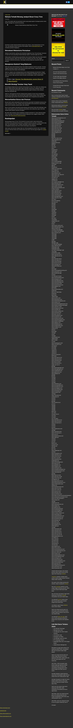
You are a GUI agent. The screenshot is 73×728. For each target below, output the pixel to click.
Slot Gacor (54, 199)
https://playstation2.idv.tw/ (57, 481)
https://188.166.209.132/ (57, 255)
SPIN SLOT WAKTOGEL (57, 292)
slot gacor (54, 417)
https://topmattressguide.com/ (58, 319)
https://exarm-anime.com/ (57, 225)
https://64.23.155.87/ (56, 361)
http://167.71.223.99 (56, 457)
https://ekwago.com (56, 520)
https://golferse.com (56, 507)
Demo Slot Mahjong (56, 200)
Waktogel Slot (64, 644)
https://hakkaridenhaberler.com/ (58, 300)
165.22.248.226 (55, 539)
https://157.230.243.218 (57, 534)
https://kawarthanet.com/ (57, 559)
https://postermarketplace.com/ (58, 560)
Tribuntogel (54, 234)
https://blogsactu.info (56, 524)
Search (53, 58)
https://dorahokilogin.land (57, 510)
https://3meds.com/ (56, 553)
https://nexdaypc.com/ (56, 557)
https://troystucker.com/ (57, 568)
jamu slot (54, 449)
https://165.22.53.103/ (56, 488)
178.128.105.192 (55, 540)
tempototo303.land (56, 142)
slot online (54, 412)
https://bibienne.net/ (56, 173)
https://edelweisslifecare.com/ (58, 555)
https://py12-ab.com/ (56, 313)
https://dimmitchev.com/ (57, 566)
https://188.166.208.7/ (56, 191)
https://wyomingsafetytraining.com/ (59, 270)
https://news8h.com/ (56, 309)
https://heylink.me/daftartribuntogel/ (59, 305)
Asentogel (54, 215)
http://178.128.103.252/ (56, 193)
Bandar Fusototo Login (56, 162)
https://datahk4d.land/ (56, 459)
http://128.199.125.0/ (56, 402)
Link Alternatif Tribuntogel (59, 628)
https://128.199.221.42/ (56, 190)
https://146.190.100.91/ (57, 254)
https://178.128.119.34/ (56, 344)
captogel (53, 405)
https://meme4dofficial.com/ (58, 277)
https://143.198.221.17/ (56, 260)
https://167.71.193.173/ (56, 489)
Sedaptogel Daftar (55, 248)
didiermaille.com (55, 525)
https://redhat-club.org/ (57, 186)
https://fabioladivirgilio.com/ (58, 226)
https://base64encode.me (57, 518)
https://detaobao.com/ (56, 383)
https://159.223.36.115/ (57, 359)
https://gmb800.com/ (56, 465)
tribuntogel (54, 268)
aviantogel (58, 586)
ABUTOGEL (54, 152)
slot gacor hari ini (55, 414)
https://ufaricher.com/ (56, 232)
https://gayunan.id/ (56, 463)
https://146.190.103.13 (56, 530)
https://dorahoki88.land (57, 511)
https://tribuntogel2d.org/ (5, 713)
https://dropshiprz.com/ (57, 271)
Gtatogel (53, 210)
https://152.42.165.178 (56, 129)
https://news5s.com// (56, 491)
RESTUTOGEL (55, 160)
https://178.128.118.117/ (56, 363)
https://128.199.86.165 (56, 123)
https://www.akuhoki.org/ (57, 389)
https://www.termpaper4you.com (59, 117)
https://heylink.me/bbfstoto (57, 321)
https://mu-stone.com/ (56, 552)
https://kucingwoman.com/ (57, 386)
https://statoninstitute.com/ (57, 435)
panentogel (54, 331)
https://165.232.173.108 (57, 128)
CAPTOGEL (54, 164)
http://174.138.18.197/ (56, 354)
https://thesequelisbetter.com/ (58, 187)
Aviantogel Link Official (58, 636)
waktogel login (3, 710)
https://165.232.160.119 (57, 533)
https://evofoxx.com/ (56, 298)
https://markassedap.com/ (57, 289)
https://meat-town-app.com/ (58, 174)
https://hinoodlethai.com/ (57, 315)
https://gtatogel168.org (56, 130)
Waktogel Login (55, 242)
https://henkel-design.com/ (57, 311)
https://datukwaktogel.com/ (57, 282)
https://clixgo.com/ (56, 499)
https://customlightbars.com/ (58, 556)
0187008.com (55, 180)
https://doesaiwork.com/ (57, 299)
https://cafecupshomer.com (57, 504)
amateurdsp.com (55, 396)
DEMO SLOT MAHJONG (57, 168)
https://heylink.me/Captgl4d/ (58, 122)
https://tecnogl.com (56, 523)
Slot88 (53, 239)
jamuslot (53, 376)
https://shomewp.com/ (56, 312)
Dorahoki (64, 106)
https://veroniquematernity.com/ (58, 550)
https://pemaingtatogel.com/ (58, 367)
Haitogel (60, 109)
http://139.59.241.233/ (56, 263)
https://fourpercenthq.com (57, 508)
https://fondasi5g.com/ (56, 390)
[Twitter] (69, 2)
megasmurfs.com (55, 502)
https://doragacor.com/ (56, 279)
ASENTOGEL (54, 151)
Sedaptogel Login (55, 247)
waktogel (54, 332)
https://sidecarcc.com (56, 119)
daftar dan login (61, 616)
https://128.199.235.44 (56, 125)
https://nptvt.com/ (55, 176)
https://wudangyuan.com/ (57, 343)
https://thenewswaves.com (57, 517)
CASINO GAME (7, 14)
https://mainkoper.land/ (5, 707)
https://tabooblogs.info (56, 514)
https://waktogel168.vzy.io (57, 196)
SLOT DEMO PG (55, 170)
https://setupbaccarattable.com (58, 469)
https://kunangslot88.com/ (57, 385)
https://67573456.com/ (57, 266)
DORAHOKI (54, 141)
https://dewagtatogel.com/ (57, 369)
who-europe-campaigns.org (58, 181)
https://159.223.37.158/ (57, 197)
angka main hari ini (56, 364)
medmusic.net (55, 328)
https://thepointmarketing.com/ (58, 565)
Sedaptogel (54, 209)
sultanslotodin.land (56, 337)
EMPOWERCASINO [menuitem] (36, 46)
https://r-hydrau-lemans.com (58, 512)
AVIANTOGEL (54, 158)
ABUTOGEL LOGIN (56, 663)
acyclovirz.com (55, 444)
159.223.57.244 (55, 541)
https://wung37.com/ (56, 228)
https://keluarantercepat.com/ (58, 120)
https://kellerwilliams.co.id (57, 536)
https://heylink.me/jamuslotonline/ (18, 115)
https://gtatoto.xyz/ (56, 546)
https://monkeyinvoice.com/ (57, 486)
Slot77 (53, 148)
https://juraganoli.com (56, 132)
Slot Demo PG (55, 202)
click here (64, 16)
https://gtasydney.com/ (57, 372)
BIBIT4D (53, 165)
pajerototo (54, 411)
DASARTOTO (54, 167)
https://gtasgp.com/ (56, 373)
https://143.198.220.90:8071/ (58, 498)
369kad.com (54, 485)
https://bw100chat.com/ (57, 494)
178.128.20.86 (55, 544)
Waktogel (54, 203)
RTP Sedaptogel (56, 639)
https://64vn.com (55, 521)
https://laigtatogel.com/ (57, 450)
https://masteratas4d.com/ (57, 284)
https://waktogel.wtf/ (56, 264)
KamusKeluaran (55, 98)
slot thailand (54, 345)
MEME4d (66, 605)
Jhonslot (53, 222)
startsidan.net (55, 177)
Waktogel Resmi (56, 630)
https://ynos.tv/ (55, 434)
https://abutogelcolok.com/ (57, 280)
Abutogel (54, 207)
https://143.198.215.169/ (57, 138)
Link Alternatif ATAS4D (56, 276)
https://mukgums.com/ (56, 327)
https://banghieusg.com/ (57, 324)
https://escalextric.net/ (56, 316)
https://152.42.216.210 (56, 456)
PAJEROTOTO (54, 149)
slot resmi (54, 415)
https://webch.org (55, 505)
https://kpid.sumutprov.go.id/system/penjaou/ (61, 495)
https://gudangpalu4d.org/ (5, 716)
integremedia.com (55, 221)
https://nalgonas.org (56, 466)
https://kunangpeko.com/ (57, 388)
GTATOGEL (54, 157)
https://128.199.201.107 (57, 531)
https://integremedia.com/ (57, 325)
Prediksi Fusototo (55, 189)
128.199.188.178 (55, 543)
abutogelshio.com (55, 479)
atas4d (53, 267)
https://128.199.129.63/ (57, 258)
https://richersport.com (56, 467)
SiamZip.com (54, 446)
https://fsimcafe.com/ (56, 492)
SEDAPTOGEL (55, 155)
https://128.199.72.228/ (57, 306)
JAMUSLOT (54, 350)
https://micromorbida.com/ (57, 562)
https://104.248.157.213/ (57, 357)
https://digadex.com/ (56, 286)
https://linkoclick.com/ (56, 183)
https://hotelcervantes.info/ (57, 318)
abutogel (53, 673)
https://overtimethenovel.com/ (58, 549)
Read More (8, 133)
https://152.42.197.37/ (56, 547)
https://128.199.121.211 (56, 454)
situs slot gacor (55, 418)
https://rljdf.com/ (55, 437)
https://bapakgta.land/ (56, 139)
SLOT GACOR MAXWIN (57, 161)
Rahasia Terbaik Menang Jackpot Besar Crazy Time (24, 17)
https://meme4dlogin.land (57, 462)
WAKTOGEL (54, 287)
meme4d (53, 379)
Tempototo (54, 212)
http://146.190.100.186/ (57, 273)
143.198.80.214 (55, 537)
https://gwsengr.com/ (56, 563)
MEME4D (66, 102)
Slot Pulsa (54, 146)
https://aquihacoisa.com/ (57, 428)
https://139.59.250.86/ (56, 261)
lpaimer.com (54, 443)
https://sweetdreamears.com (58, 515)
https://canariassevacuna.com (58, 470)
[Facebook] (67, 2)
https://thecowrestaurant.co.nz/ (58, 482)
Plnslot (53, 223)
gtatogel (53, 133)
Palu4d (53, 216)
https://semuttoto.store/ (57, 283)
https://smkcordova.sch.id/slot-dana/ (60, 496)
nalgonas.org (54, 178)
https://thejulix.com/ (56, 302)
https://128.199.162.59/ (57, 360)
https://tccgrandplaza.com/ (57, 184)
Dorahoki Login (58, 635)
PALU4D (53, 145)
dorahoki (53, 274)
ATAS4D (53, 341)
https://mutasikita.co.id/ (57, 453)
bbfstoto (53, 329)
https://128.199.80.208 (56, 528)
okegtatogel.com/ (55, 460)
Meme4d (53, 206)
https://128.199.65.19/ (56, 194)
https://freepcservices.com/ (57, 308)
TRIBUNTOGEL (55, 296)
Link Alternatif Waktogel (57, 244)
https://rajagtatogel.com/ (57, 370)
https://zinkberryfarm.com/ (57, 483)
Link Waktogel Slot (57, 631)
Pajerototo (54, 213)
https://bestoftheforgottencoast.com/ (60, 303)
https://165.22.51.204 (56, 126)
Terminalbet (54, 219)
